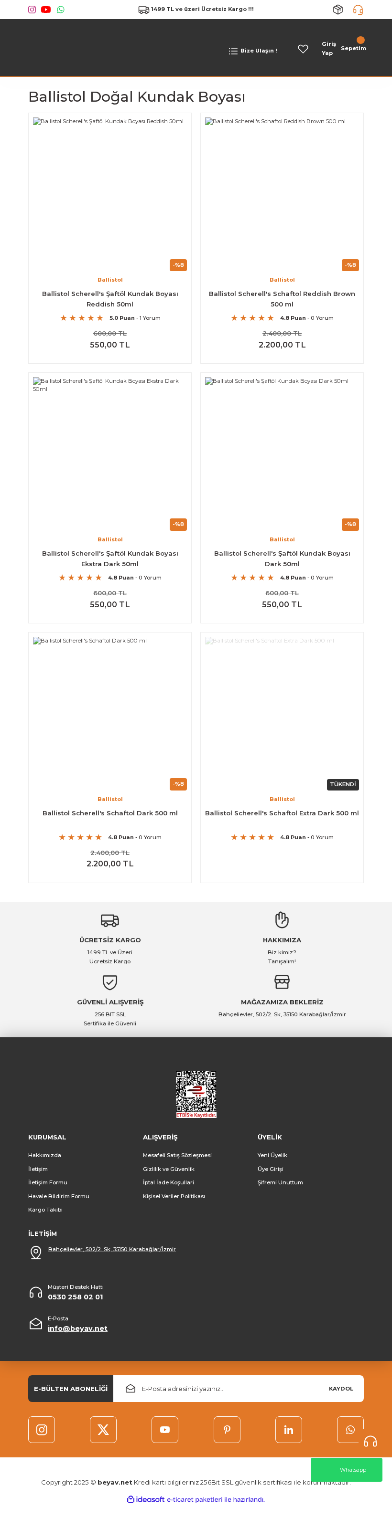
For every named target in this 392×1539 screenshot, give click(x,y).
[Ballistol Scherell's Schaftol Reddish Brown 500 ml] (282, 194)
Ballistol (110, 279)
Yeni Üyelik (272, 1155)
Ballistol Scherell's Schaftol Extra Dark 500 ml (282, 813)
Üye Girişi (270, 1169)
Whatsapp (353, 1469)
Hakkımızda (44, 1155)
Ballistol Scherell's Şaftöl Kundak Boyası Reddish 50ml (110, 298)
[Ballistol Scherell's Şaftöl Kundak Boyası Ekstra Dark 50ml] (110, 454)
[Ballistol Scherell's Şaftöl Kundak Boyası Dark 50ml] (282, 454)
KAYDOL (341, 1388)
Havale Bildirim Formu (58, 1196)
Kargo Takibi (45, 1209)
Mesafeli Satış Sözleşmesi (177, 1155)
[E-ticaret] (195, 1500)
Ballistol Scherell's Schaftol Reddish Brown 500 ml (282, 298)
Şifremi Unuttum (280, 1182)
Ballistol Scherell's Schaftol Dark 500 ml (110, 813)
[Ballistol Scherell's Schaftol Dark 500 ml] (110, 714)
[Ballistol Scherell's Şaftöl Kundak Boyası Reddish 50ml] (110, 194)
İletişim (38, 1169)
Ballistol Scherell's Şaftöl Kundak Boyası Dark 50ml (282, 558)
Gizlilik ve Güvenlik (169, 1169)
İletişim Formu (47, 1182)
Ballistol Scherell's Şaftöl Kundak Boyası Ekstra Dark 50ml (110, 558)
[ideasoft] (146, 1500)
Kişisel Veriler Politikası (174, 1196)
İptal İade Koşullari (168, 1182)
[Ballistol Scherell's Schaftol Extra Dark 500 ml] (282, 714)
